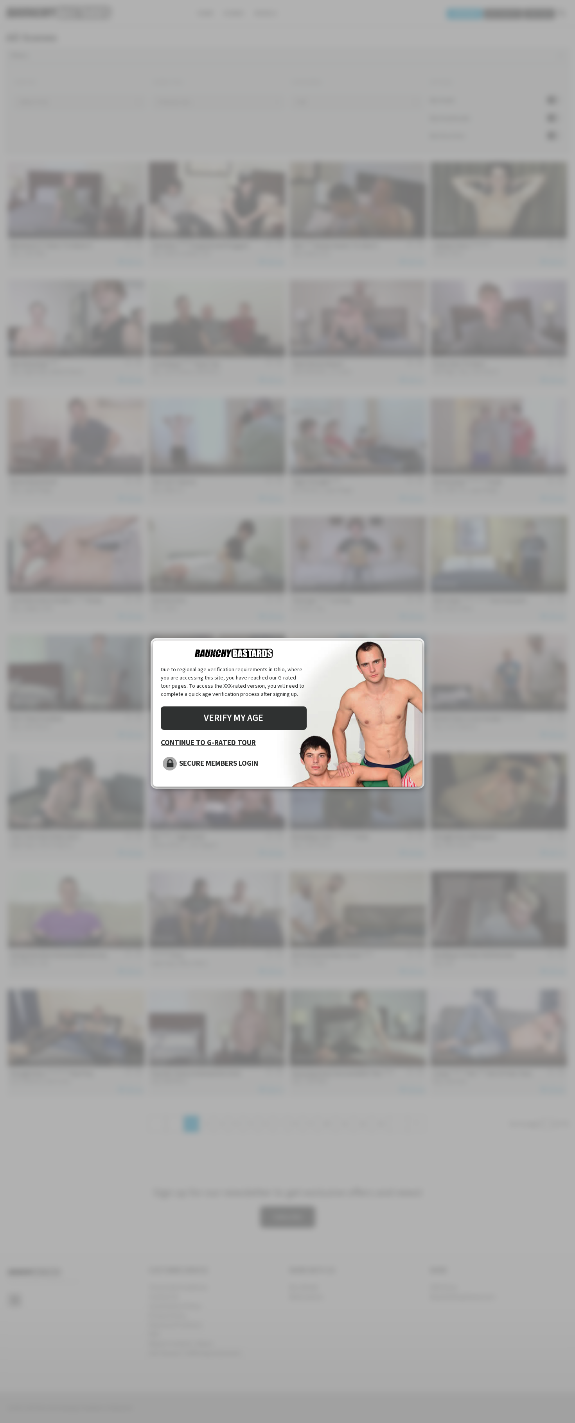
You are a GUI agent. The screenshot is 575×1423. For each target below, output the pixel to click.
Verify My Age (233, 718)
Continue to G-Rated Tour (208, 743)
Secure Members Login (218, 763)
